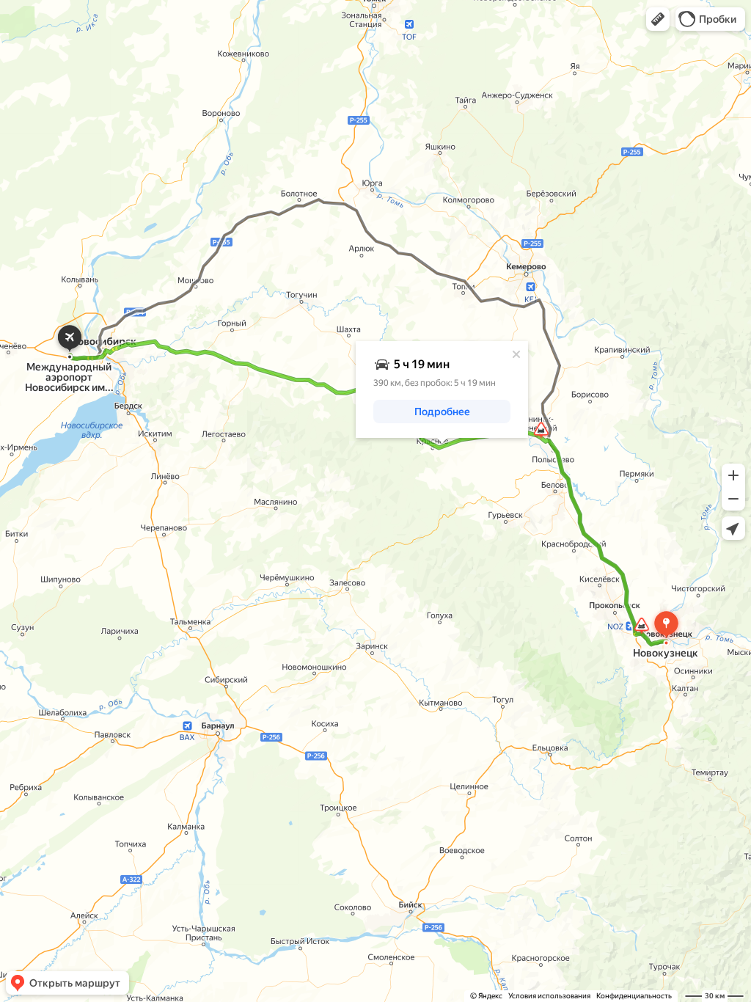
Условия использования (549, 996)
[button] (658, 19)
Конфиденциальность (634, 996)
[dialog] (442, 389)
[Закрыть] (516, 354)
